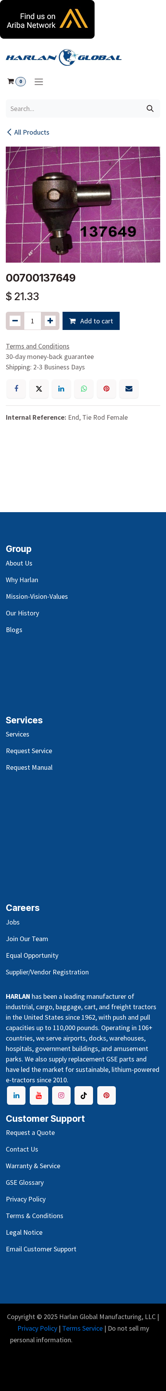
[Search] (150, 108)
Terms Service (82, 1328)
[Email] (129, 388)
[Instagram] (61, 1095)
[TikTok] (84, 1095)
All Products (31, 132)
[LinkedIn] (61, 388)
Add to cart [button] (96, 320)
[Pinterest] (106, 388)
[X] (39, 388)
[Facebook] (16, 388)
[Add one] (50, 321)
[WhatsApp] (84, 388)
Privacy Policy (37, 1328)
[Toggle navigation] (38, 81)
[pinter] (106, 1095)
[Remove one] (15, 321)
